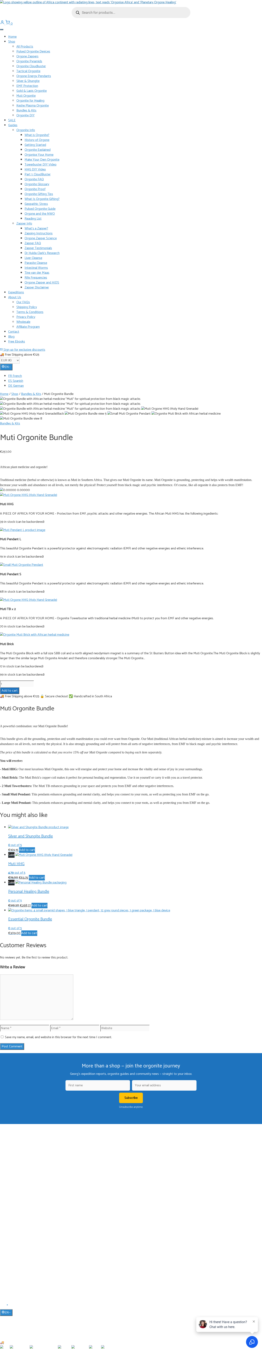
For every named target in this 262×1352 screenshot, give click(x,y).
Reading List (33, 218)
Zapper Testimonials (38, 248)
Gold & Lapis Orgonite (31, 91)
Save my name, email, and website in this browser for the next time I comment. (58, 1037)
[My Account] (2, 23)
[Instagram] (12, 1306)
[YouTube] (7, 1306)
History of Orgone (37, 140)
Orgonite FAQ (34, 179)
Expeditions (16, 292)
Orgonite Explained (38, 150)
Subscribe (131, 1098)
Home (12, 37)
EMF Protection (27, 86)
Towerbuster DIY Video (40, 164)
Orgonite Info (25, 130)
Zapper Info (24, 223)
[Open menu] (1, 29)
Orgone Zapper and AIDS (42, 282)
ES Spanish (15, 381)
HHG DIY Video (35, 169)
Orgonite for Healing (30, 100)
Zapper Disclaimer (37, 287)
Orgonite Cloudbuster (31, 66)
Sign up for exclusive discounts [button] (24, 350)
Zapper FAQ (33, 243)
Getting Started (35, 145)
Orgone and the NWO (40, 214)
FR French (15, 376)
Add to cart (10, 690)
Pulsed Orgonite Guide (40, 209)
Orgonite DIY (25, 115)
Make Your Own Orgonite (42, 159)
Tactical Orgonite (28, 71)
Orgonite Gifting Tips (39, 194)
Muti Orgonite (26, 96)
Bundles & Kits (26, 110)
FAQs (11, 1256)
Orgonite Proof (35, 189)
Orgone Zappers (27, 56)
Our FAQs (23, 302)
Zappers (13, 1207)
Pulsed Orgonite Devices (33, 51)
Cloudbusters (16, 1189)
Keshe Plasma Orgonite (32, 105)
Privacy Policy (25, 317)
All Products (24, 46)
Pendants (14, 1195)
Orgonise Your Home (39, 155)
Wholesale (23, 322)
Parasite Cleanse (36, 263)
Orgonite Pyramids (29, 61)
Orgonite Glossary (37, 184)
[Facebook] (2, 1306)
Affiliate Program (28, 327)
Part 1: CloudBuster (38, 174)
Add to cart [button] (27, 850)
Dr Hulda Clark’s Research (42, 253)
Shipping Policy (26, 307)
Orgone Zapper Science (41, 238)
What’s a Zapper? (36, 228)
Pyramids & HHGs (19, 1201)
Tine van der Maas (37, 273)
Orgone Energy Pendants (33, 76)
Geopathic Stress (36, 204)
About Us (14, 297)
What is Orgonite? (37, 135)
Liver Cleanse (33, 258)
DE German (16, 386)
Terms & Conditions (29, 312)
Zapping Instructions (39, 233)
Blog (11, 336)
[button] (28, 495)
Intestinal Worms (36, 268)
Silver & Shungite (28, 81)
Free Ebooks (16, 341)
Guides (12, 125)
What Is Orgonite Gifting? (42, 199)
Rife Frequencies (36, 277)
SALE (12, 120)
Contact (13, 332)
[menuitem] (135, 376)
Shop (11, 41)
